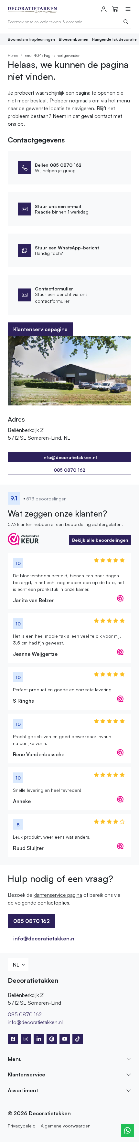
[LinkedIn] (39, 1039)
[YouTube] (64, 1039)
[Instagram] (26, 1039)
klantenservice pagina (58, 895)
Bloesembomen (73, 39)
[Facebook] (13, 1039)
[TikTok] (77, 1039)
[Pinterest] (52, 1039)
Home (13, 55)
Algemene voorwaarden (66, 1125)
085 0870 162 (69, 470)
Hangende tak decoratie (114, 39)
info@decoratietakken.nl (44, 938)
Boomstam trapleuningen (31, 39)
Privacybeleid (22, 1125)
